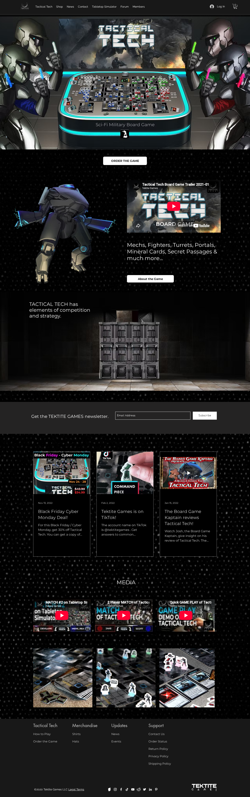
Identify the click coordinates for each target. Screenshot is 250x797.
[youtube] (133, 789)
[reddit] (139, 789)
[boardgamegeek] (109, 789)
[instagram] (115, 789)
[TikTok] (127, 789)
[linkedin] (150, 789)
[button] (235, 6)
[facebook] (121, 789)
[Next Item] (208, 678)
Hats (75, 741)
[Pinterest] (156, 789)
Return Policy (158, 749)
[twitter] (144, 789)
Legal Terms (76, 789)
